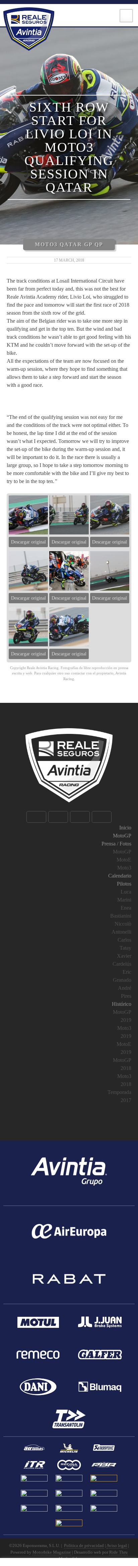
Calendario (119, 876)
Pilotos (124, 884)
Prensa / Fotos (116, 843)
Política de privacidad (84, 1545)
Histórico (121, 1004)
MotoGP (122, 835)
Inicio (125, 827)
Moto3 (124, 868)
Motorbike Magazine (51, 1552)
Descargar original (28, 541)
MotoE (124, 860)
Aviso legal (117, 1545)
